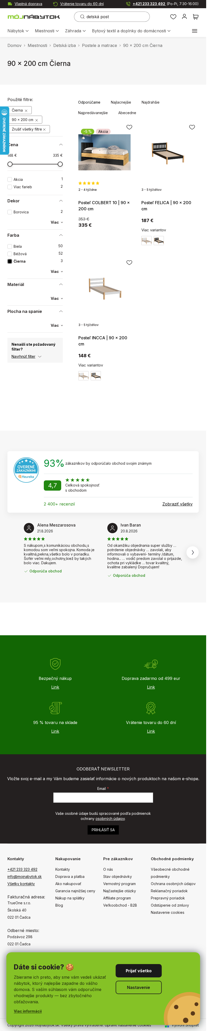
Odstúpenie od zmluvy (170, 905)
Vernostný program (119, 883)
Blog (59, 905)
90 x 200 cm (23, 119)
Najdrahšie (151, 102)
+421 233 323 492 (166, 4)
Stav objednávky (117, 876)
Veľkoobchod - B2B (120, 905)
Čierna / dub (159, 240)
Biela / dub (146, 240)
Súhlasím (139, 970)
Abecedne (127, 113)
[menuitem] (18, 31)
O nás (108, 869)
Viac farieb (38, 187)
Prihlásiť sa (103, 830)
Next (192, 552)
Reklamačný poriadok (169, 891)
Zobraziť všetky (177, 504)
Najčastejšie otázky (119, 891)
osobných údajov (110, 818)
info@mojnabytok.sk (24, 876)
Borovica (38, 212)
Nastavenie (138, 987)
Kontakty (62, 869)
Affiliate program (117, 898)
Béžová (38, 254)
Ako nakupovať (68, 883)
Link (55, 687)
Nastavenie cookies (167, 912)
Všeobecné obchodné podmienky (170, 873)
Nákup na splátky (70, 898)
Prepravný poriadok (168, 898)
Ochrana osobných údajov (173, 883)
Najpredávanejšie (93, 113)
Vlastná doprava (28, 4)
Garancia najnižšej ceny (75, 891)
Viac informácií (28, 1011)
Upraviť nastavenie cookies (128, 1025)
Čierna (18, 110)
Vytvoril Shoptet (185, 1025)
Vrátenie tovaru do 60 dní (82, 4)
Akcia (38, 179)
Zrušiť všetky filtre (27, 129)
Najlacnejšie (121, 102)
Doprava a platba (70, 876)
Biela (38, 246)
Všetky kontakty (21, 883)
